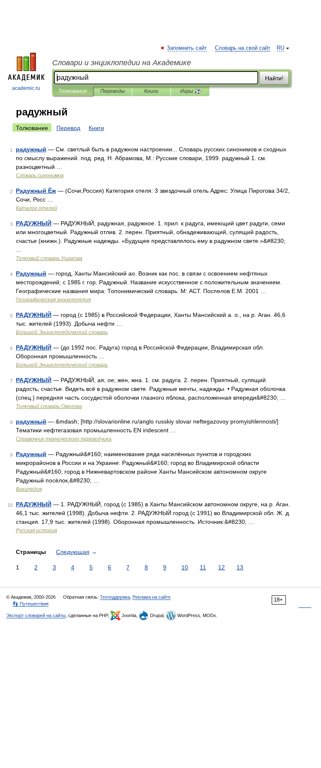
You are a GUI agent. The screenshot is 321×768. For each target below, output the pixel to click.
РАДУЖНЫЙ (33, 223)
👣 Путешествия (30, 603)
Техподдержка (115, 597)
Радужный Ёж (36, 190)
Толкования (73, 91)
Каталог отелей (36, 208)
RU (280, 48)
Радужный (31, 273)
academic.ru (26, 88)
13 (240, 567)
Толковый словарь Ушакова (49, 258)
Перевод (68, 128)
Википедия (29, 489)
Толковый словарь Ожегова (49, 406)
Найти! (274, 78)
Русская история (36, 530)
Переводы (112, 91)
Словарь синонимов (40, 176)
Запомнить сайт (187, 48)
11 (203, 567)
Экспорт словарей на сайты (36, 615)
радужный (31, 149)
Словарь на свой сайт (242, 48)
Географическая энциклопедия (53, 300)
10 (184, 567)
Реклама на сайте (151, 597)
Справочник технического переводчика (64, 439)
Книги (151, 91)
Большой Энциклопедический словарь (62, 332)
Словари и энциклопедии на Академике (121, 63)
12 (221, 567)
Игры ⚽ (190, 91)
